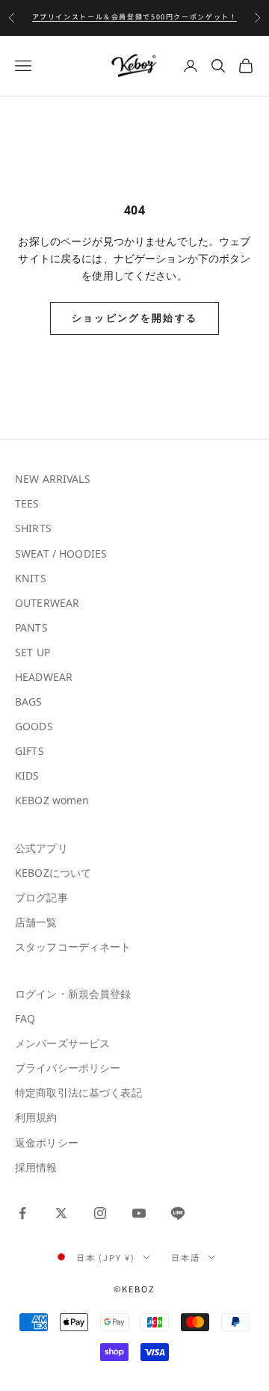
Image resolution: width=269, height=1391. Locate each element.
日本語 (185, 1257)
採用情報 (36, 1167)
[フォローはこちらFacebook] (22, 1213)
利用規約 (36, 1117)
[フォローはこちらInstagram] (100, 1213)
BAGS (29, 701)
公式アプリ (41, 848)
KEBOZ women (52, 800)
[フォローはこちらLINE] (177, 1213)
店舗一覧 (36, 922)
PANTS (31, 627)
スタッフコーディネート (73, 947)
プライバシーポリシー (67, 1068)
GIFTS (29, 751)
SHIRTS (33, 528)
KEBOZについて (53, 873)
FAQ (25, 1018)
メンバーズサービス (62, 1043)
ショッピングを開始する (135, 317)
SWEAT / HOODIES (61, 553)
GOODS (34, 726)
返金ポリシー (46, 1142)
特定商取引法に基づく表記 (78, 1092)
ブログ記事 (41, 897)
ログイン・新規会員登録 (73, 994)
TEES (27, 503)
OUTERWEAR (47, 603)
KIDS (27, 775)
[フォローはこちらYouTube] (139, 1213)
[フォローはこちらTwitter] (61, 1213)
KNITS (30, 578)
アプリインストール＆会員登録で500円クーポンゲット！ (135, 17)
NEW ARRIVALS (52, 479)
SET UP (32, 652)
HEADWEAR (43, 677)
